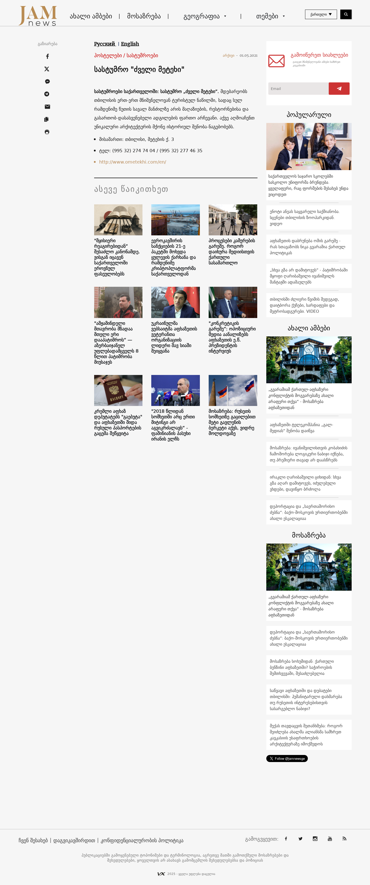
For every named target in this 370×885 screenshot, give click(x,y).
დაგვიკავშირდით (74, 840)
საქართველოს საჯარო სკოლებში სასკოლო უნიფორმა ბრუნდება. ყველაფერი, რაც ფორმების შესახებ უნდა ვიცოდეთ (308, 185)
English (130, 44)
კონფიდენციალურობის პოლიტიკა (142, 840)
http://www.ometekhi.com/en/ (132, 162)
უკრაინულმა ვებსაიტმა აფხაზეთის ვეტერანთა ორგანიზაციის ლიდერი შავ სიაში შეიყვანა (174, 337)
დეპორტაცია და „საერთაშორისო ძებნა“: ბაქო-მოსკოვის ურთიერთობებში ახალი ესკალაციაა (309, 512)
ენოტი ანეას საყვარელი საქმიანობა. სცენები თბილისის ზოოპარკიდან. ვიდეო (305, 217)
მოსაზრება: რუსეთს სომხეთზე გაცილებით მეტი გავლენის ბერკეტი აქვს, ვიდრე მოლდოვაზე (232, 422)
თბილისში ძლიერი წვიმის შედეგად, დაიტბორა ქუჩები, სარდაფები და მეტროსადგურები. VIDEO (304, 305)
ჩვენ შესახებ (33, 840)
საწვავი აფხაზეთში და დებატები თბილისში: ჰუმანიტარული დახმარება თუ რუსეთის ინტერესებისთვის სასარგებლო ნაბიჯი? (306, 699)
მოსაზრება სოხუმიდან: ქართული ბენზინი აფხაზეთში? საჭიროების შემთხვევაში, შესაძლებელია (302, 667)
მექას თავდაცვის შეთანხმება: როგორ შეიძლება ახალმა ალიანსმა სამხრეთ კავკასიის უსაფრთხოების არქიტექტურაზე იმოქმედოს (306, 734)
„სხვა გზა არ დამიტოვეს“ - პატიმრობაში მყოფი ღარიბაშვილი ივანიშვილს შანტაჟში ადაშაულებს (309, 276)
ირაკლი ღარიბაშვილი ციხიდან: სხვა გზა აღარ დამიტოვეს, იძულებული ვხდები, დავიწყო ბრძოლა (305, 483)
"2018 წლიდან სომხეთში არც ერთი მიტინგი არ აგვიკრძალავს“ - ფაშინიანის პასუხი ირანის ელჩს (173, 425)
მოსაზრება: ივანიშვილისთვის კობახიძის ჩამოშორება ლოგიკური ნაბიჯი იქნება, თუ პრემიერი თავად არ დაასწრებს (308, 453)
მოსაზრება (144, 16)
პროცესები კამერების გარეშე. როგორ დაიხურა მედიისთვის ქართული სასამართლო (232, 252)
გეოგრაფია (201, 16)
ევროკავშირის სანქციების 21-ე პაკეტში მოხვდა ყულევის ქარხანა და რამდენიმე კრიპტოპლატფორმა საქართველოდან (173, 257)
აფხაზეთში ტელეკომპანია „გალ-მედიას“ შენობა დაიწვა (301, 427)
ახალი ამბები (91, 16)
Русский (105, 44)
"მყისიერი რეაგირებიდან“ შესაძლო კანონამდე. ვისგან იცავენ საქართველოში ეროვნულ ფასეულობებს (117, 257)
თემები (267, 16)
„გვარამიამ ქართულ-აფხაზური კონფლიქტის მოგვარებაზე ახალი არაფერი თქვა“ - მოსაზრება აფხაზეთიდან (301, 398)
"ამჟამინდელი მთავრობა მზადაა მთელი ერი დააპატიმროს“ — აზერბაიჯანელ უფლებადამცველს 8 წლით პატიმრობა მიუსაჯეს (116, 343)
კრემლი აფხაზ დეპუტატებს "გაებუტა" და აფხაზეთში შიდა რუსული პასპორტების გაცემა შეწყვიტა (118, 422)
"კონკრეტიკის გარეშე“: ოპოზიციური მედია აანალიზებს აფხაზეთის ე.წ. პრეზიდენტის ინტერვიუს (232, 337)
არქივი (230, 55)
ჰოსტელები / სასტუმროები (126, 55)
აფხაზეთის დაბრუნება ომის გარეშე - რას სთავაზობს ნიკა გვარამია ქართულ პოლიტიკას (307, 246)
